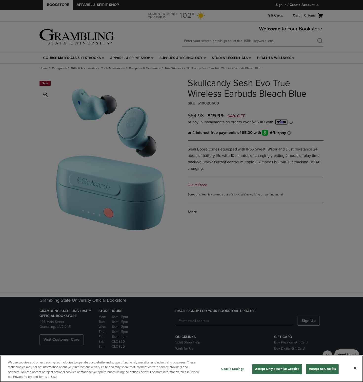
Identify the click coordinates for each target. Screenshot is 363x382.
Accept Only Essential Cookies (277, 369)
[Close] (355, 367)
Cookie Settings (232, 369)
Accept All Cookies (322, 369)
